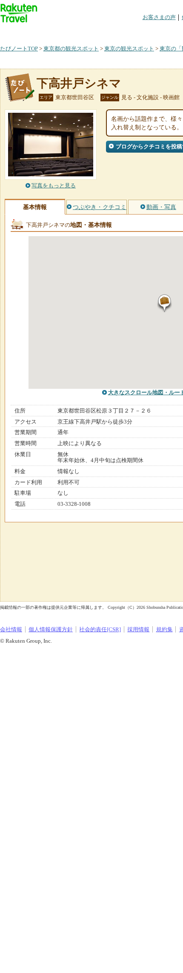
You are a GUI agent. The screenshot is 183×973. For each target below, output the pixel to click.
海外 (65, 31)
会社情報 (11, 629)
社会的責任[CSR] (100, 629)
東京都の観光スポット (71, 48)
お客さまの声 (159, 17)
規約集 (164, 629)
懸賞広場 (100, 31)
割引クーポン (134, 31)
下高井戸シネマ (79, 83)
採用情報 (138, 629)
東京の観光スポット (129, 48)
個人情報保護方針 (51, 629)
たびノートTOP (19, 48)
